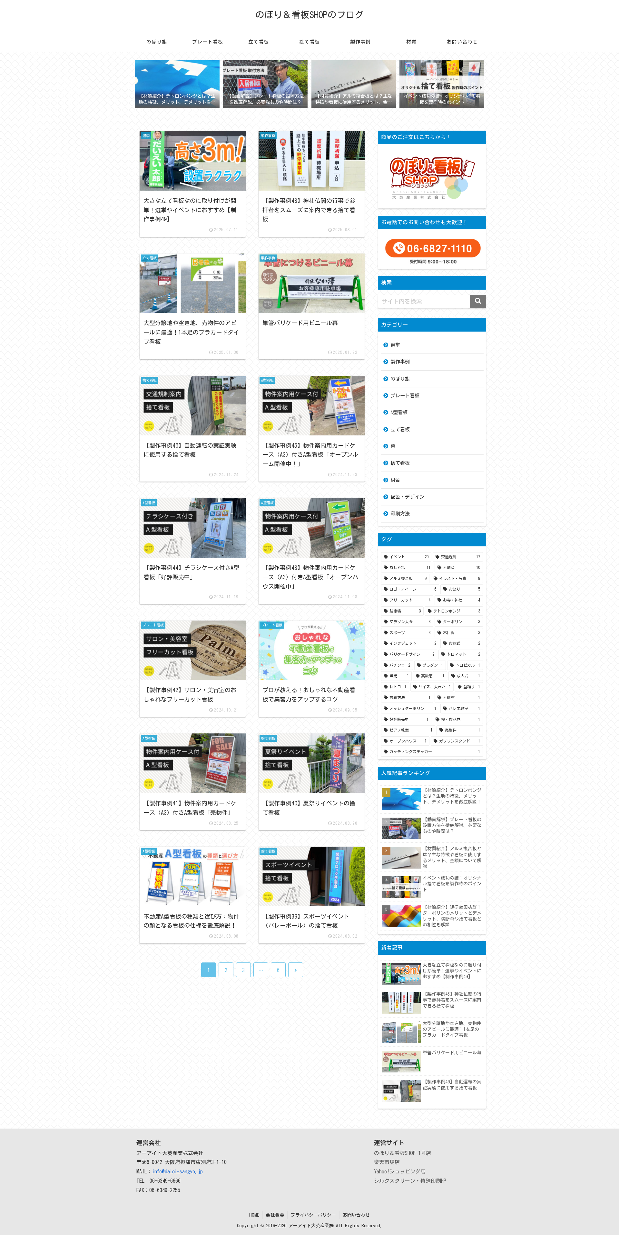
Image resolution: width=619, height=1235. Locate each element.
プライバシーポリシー (313, 1215)
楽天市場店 (387, 1162)
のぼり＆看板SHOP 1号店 (402, 1153)
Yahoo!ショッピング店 (400, 1171)
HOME (254, 1215)
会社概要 (275, 1215)
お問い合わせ (356, 1215)
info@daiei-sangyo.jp (177, 1171)
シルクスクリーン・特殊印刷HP (410, 1180)
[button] (478, 301)
